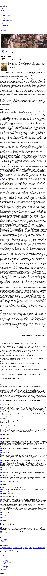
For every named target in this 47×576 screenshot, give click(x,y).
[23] (4, 146)
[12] (10, 104)
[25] (1, 460)
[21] (41, 137)
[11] (43, 102)
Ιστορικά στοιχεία (4, 539)
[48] (10, 269)
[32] (1, 176)
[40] (27, 222)
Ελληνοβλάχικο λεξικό (8, 18)
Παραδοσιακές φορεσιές (20, 548)
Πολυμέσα (4, 23)
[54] (31, 321)
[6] (6, 94)
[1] (27, 76)
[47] (45, 261)
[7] (3, 95)
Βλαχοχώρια (22, 547)
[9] (33, 98)
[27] (39, 156)
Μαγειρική (10, 548)
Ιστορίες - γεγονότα (6, 548)
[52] (26, 307)
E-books (40, 547)
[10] (32, 100)
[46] (7, 251)
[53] (29, 318)
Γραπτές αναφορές (7, 13)
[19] (39, 132)
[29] (14, 168)
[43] (1, 504)
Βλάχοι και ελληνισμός (10, 547)
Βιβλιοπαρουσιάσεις (4, 547)
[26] (32, 152)
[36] (42, 193)
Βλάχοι (3, 10)
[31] (45, 171)
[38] (1, 493)
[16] (29, 122)
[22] (39, 142)
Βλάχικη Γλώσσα (4, 541)
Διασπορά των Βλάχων (31, 547)
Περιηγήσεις (15, 548)
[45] (1, 514)
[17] (13, 124)
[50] (2, 285)
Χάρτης (3, 553)
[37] (1, 491)
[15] (14, 118)
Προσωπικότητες (42, 548)
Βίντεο (5, 28)
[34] (34, 184)
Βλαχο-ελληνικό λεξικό (8, 20)
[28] (13, 164)
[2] (0, 83)
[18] (32, 129)
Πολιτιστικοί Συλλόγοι (36, 548)
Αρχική (3, 8)
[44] (25, 235)
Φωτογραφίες (6, 25)
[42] (9, 229)
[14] (7, 117)
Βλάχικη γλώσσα (7, 15)
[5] (33, 91)
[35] (44, 188)
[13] (31, 112)
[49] (29, 274)
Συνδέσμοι (4, 30)
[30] (13, 169)
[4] (12, 88)
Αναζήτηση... (2, 549)
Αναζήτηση (10, 550)
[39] (1, 494)
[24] (29, 147)
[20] (1, 448)
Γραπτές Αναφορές (5, 540)
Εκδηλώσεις (37, 547)
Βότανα (26, 547)
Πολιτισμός (30, 548)
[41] (25, 228)
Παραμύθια (26, 548)
